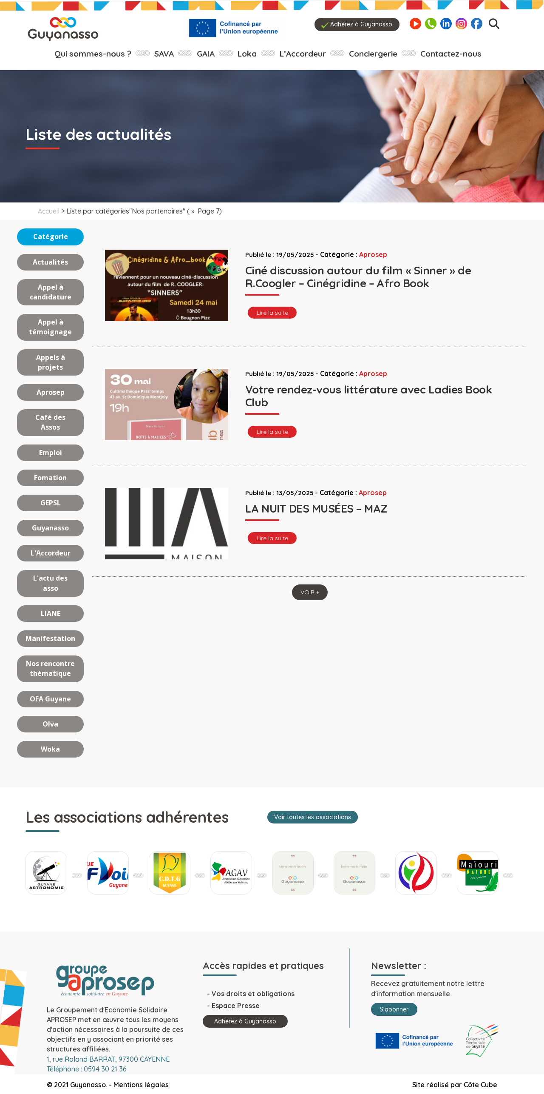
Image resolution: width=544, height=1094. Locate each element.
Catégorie (50, 236)
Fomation (50, 477)
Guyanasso (50, 528)
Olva (50, 724)
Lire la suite (272, 312)
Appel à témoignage (50, 326)
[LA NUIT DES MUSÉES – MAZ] (166, 550)
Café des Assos (50, 422)
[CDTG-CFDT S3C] (169, 873)
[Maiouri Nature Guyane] (477, 873)
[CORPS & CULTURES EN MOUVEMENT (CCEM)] (416, 873)
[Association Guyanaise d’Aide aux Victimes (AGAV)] (231, 873)
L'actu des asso (50, 583)
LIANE (50, 613)
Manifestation (50, 638)
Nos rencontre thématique (50, 668)
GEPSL (50, 502)
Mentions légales (141, 1084)
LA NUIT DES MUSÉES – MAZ (316, 508)
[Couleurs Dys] (292, 873)
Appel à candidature (50, 292)
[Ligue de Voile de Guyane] (108, 873)
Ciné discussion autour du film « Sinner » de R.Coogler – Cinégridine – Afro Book (358, 276)
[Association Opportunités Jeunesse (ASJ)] (354, 873)
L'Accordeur (51, 553)
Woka (50, 749)
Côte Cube (480, 1084)
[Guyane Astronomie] (46, 873)
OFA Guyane (50, 699)
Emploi (50, 452)
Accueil (49, 211)
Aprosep (51, 392)
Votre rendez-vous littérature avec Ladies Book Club (368, 395)
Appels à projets (50, 362)
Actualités (50, 262)
